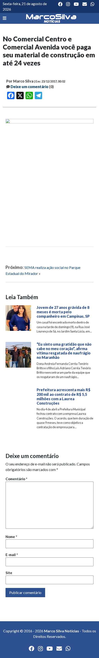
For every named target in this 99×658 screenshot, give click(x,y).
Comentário (16, 479)
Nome (11, 537)
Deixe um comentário (29, 86)
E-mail (12, 555)
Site (9, 573)
